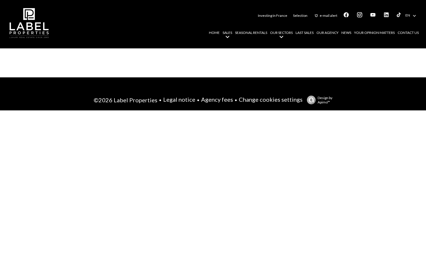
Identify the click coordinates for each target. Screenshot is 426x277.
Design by (325, 100)
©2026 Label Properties (125, 99)
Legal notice (179, 99)
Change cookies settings (271, 99)
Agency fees (217, 99)
